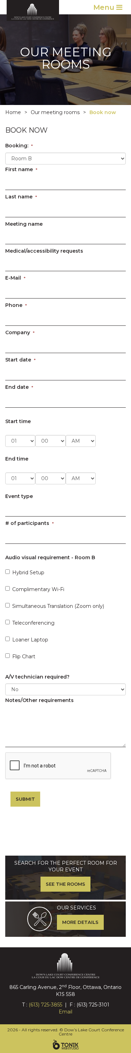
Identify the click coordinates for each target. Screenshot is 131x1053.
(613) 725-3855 (45, 1005)
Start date (20, 360)
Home (13, 112)
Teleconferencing (33, 623)
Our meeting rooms (55, 112)
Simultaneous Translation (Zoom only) (58, 606)
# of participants (29, 523)
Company (20, 332)
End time (16, 459)
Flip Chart (23, 656)
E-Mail (15, 278)
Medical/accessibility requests (44, 251)
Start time (18, 421)
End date (19, 387)
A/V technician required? (37, 677)
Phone (16, 305)
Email (65, 1012)
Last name (21, 197)
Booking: (19, 145)
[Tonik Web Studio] (65, 1045)
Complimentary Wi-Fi (38, 589)
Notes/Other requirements (39, 700)
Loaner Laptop (30, 640)
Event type (19, 496)
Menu (104, 7)
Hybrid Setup (28, 572)
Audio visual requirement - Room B (50, 557)
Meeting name (24, 224)
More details (80, 922)
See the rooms (65, 884)
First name (21, 169)
